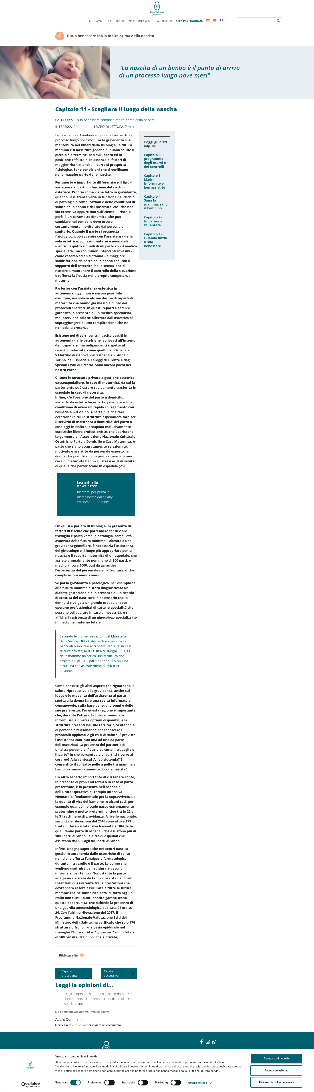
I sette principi (115, 21)
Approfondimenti (140, 21)
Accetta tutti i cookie (276, 1058)
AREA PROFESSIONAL (189, 21)
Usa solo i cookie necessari (276, 1082)
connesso (79, 1025)
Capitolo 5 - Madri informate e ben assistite (154, 181)
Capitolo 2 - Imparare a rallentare (153, 221)
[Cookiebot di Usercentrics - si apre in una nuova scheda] (31, 1085)
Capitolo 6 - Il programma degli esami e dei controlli (155, 161)
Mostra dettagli (197, 1082)
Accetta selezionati (276, 1070)
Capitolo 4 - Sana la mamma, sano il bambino (156, 202)
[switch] (109, 1082)
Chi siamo (95, 21)
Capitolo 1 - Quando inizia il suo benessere (155, 240)
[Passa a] (208, 20)
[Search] (278, 21)
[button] (96, 955)
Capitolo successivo (111, 973)
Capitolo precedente (70, 973)
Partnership (164, 21)
